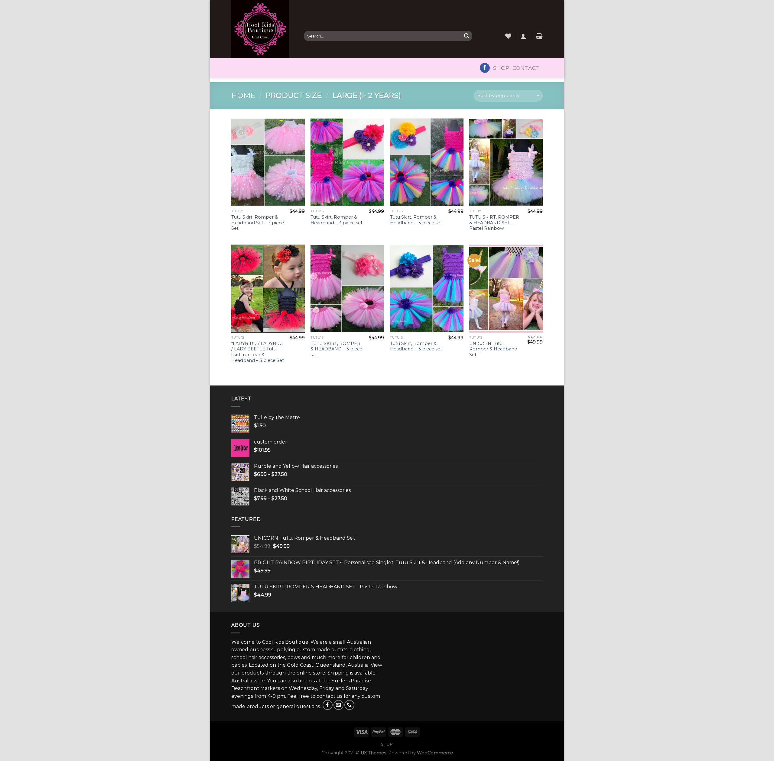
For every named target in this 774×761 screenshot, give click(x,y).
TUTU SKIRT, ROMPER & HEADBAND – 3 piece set (336, 349)
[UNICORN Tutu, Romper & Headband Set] (506, 289)
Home (243, 95)
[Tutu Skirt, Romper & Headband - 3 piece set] (347, 162)
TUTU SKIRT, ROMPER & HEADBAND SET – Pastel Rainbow (494, 222)
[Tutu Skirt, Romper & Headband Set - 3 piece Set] (268, 162)
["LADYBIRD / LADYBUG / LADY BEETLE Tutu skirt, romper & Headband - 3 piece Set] (268, 289)
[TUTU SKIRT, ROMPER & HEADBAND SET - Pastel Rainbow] (506, 162)
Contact (526, 68)
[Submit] (466, 36)
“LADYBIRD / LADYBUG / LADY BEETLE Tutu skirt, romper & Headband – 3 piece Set (257, 352)
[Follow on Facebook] (485, 68)
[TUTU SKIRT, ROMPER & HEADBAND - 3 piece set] (347, 289)
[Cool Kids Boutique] (263, 29)
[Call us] (349, 705)
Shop (501, 68)
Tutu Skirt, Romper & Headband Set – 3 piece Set (257, 222)
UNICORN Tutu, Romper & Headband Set (493, 349)
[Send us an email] (338, 705)
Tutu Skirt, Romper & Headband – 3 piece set (337, 220)
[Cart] (539, 36)
